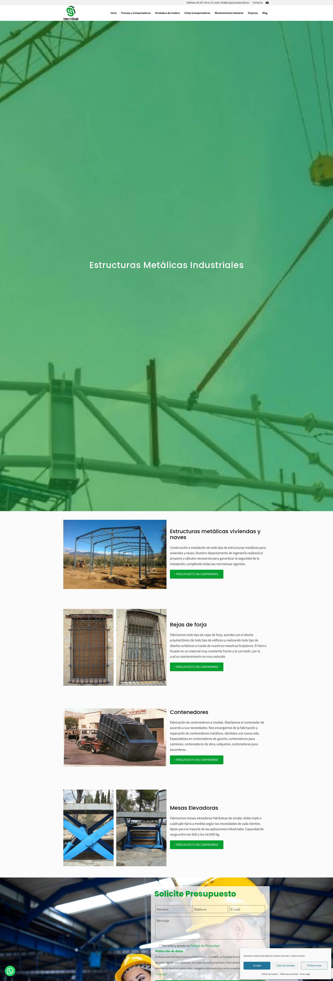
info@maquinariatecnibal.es (234, 2)
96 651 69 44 (204, 2)
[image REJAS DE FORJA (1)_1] (89, 648)
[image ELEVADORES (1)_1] (89, 829)
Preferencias (314, 965)
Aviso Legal (305, 974)
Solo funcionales (285, 965)
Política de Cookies (270, 974)
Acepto (257, 965)
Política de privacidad (289, 974)
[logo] (71, 13)
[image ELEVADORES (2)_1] (142, 829)
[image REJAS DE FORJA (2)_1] (142, 648)
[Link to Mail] (267, 2)
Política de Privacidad (205, 945)
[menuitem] (257, 3)
